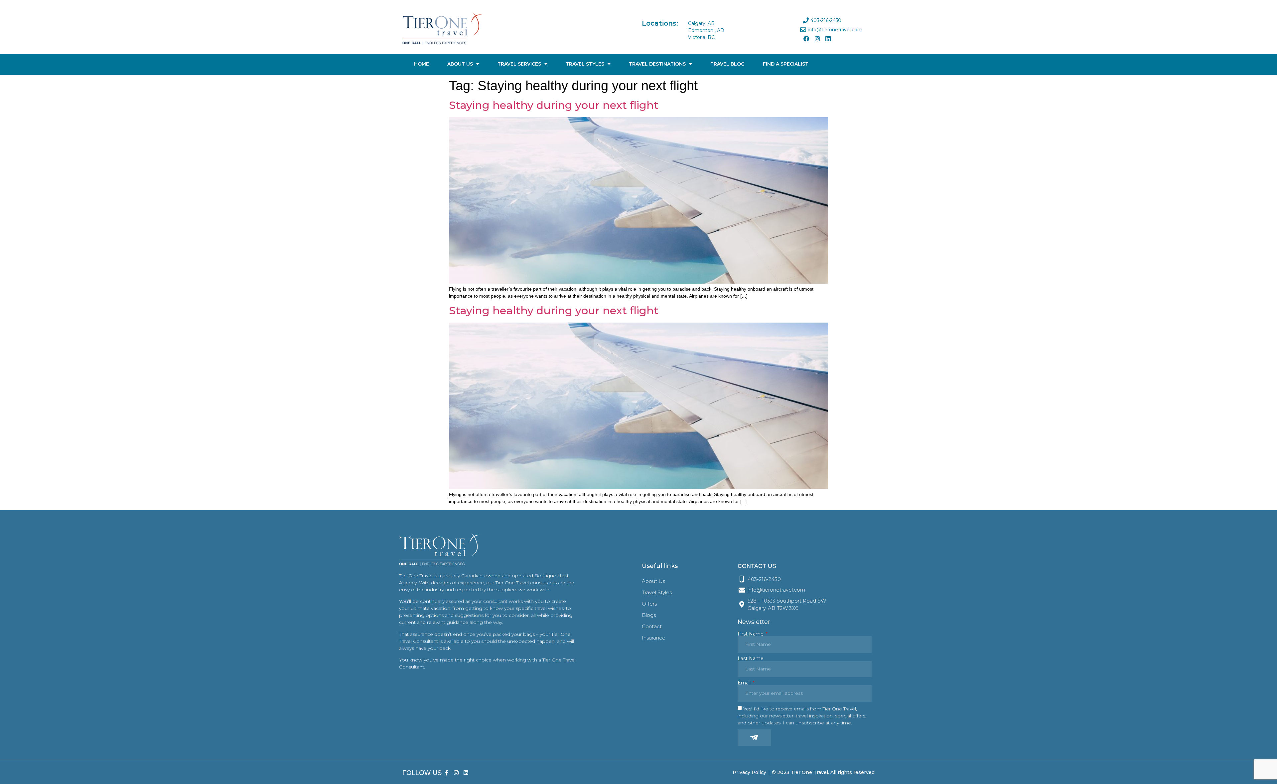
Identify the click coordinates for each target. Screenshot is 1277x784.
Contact (652, 626)
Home (421, 64)
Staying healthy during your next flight (553, 105)
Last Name (751, 658)
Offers (649, 604)
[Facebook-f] (447, 772)
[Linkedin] (828, 38)
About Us (460, 64)
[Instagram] (817, 38)
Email (745, 682)
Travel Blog (727, 64)
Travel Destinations (657, 64)
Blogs (649, 615)
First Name (751, 634)
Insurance (653, 638)
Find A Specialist (785, 64)
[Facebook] (806, 38)
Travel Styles (585, 64)
